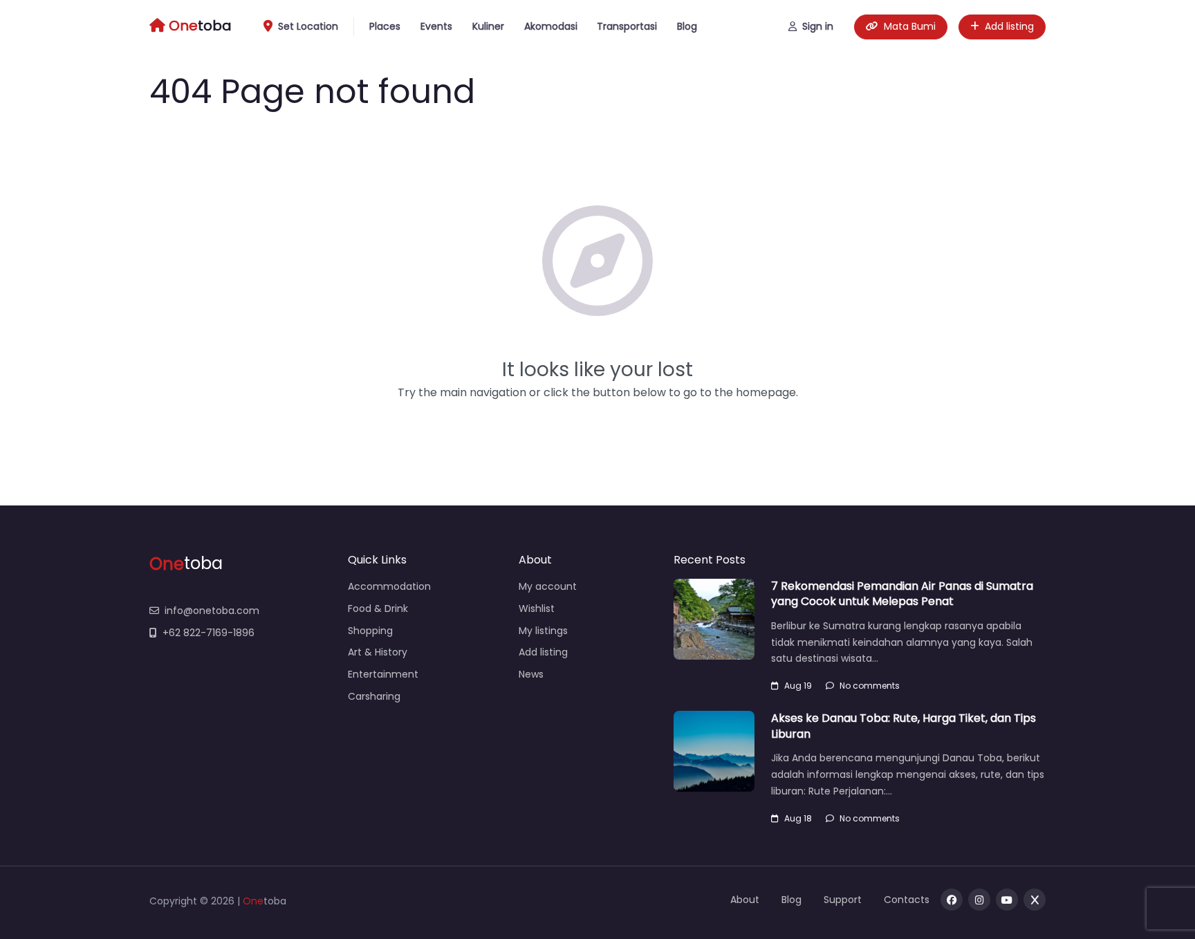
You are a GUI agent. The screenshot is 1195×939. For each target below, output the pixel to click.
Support (843, 900)
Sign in (817, 26)
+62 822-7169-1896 (208, 633)
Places (384, 26)
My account (548, 586)
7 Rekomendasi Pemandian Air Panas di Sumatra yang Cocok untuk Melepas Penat (902, 593)
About (744, 900)
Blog (687, 26)
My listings (543, 631)
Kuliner (488, 26)
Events (436, 26)
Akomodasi (550, 26)
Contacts (906, 900)
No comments (870, 685)
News (531, 674)
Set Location (308, 26)
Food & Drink (378, 608)
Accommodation (389, 586)
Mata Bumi (910, 26)
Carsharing (374, 696)
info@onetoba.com (212, 610)
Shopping (370, 631)
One (253, 901)
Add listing (1009, 26)
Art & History (377, 652)
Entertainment (383, 674)
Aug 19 (798, 685)
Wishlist (537, 608)
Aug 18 (798, 818)
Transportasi (627, 26)
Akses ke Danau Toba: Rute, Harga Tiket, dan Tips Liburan (903, 725)
